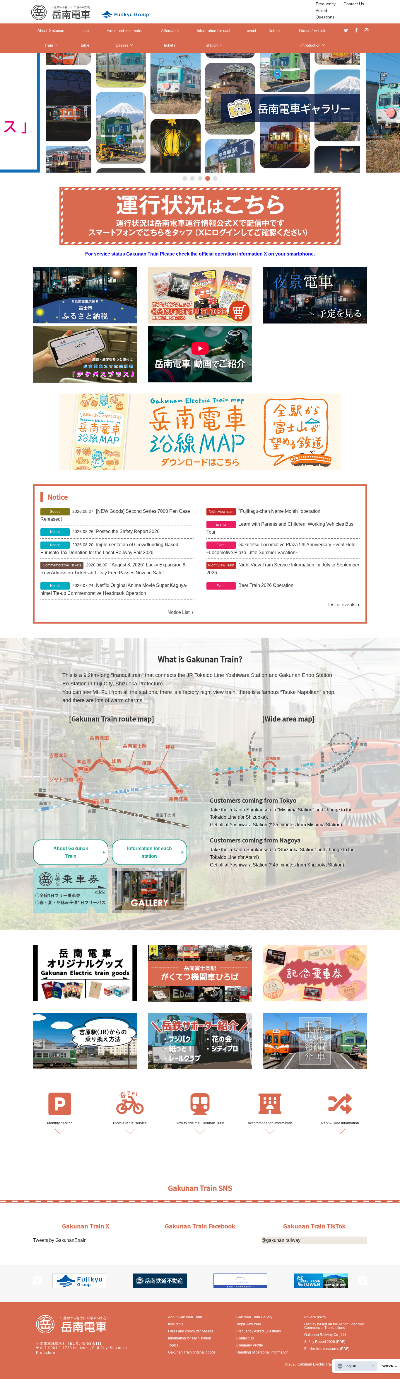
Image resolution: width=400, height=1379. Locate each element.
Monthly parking (60, 1123)
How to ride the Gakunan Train (200, 1123)
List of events (341, 604)
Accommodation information (270, 1123)
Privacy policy (315, 1317)
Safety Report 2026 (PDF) (324, 1342)
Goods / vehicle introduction (312, 37)
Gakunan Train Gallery (254, 1317)
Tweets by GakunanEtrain (60, 1240)
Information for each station (214, 37)
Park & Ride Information (340, 1123)
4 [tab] (207, 178)
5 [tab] (215, 178)
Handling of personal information (262, 1352)
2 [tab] (192, 178)
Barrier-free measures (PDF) (326, 1349)
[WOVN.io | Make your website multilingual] (388, 1366)
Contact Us (353, 3)
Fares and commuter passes (124, 37)
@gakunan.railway (280, 1240)
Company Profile (249, 1345)
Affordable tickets (170, 37)
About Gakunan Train (50, 37)
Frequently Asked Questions (326, 10)
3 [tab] (200, 178)
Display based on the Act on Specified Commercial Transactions (334, 1326)
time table (85, 37)
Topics (173, 1345)
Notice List (178, 612)
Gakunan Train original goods (192, 1352)
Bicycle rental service (130, 1123)
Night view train (248, 1324)
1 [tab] (184, 178)
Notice (274, 30)
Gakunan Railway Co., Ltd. (325, 1335)
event (252, 30)
